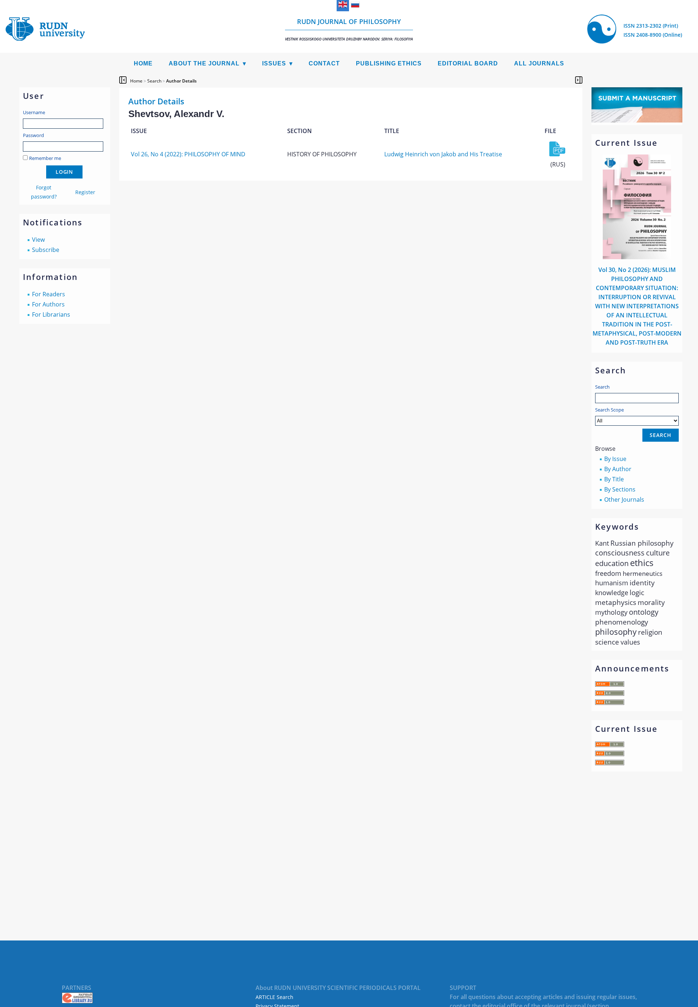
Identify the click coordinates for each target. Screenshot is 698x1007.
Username (34, 112)
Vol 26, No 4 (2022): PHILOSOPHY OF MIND (188, 154)
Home (143, 63)
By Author (617, 469)
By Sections (619, 489)
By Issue (615, 459)
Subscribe (45, 250)
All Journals (539, 63)
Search (602, 387)
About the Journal (204, 63)
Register (85, 192)
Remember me (45, 158)
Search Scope (609, 409)
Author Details (181, 81)
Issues (274, 63)
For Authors (48, 304)
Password (33, 135)
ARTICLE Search (274, 997)
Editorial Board (468, 63)
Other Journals (624, 500)
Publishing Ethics (389, 63)
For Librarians (51, 314)
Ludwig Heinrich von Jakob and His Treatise (443, 154)
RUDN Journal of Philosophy (349, 29)
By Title (614, 479)
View (38, 240)
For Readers (48, 294)
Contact (324, 63)
